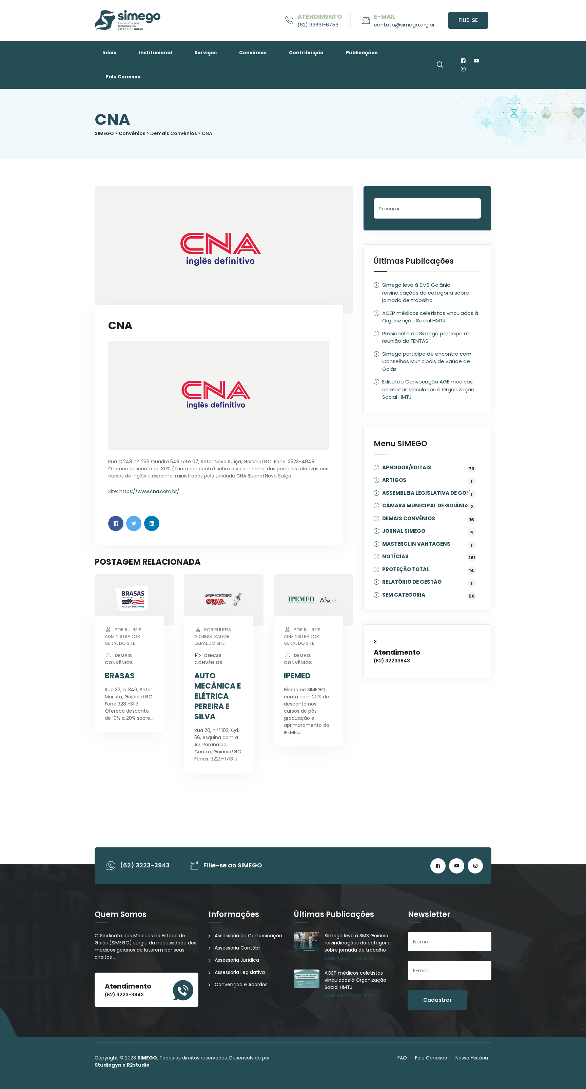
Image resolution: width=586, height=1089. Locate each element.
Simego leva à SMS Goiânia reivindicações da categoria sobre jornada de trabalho (425, 292)
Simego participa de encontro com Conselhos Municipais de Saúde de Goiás (426, 361)
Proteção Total (405, 570)
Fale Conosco (123, 76)
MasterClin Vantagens (416, 544)
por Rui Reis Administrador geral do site (123, 636)
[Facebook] (463, 60)
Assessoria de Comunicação (248, 935)
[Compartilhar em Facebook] (115, 523)
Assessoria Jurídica (237, 960)
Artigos (394, 480)
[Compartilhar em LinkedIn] (151, 523)
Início (109, 52)
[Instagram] (463, 69)
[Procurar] (440, 65)
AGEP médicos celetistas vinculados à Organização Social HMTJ (430, 316)
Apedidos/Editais (406, 468)
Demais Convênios (119, 659)
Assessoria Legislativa (240, 972)
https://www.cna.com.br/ (149, 491)
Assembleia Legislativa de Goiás (428, 493)
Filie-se (468, 20)
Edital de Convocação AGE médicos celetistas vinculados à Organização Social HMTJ (428, 389)
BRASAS (120, 676)
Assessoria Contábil (237, 947)
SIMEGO (147, 1057)
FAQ (402, 1057)
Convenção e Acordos (241, 984)
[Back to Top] (571, 1078)
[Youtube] (476, 60)
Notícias (395, 557)
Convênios (253, 52)
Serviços (205, 52)
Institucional (155, 52)
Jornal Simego (403, 531)
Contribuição (306, 52)
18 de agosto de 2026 (350, 995)
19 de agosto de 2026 (350, 958)
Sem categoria (403, 595)
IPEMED (297, 676)
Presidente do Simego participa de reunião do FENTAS (426, 337)
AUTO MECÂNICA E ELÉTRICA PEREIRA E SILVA (217, 696)
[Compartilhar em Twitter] (133, 523)
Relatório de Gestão (412, 582)
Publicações (361, 52)
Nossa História (471, 1057)
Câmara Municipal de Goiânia (425, 506)
